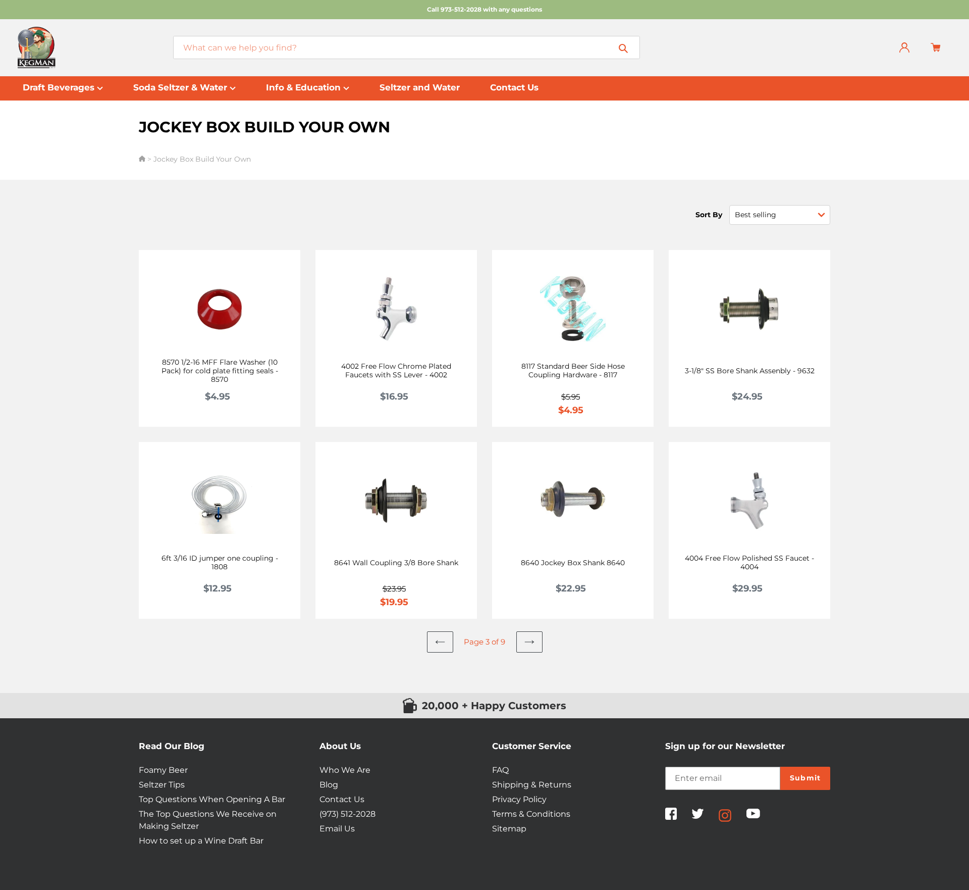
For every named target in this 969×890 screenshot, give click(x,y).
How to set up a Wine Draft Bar (201, 841)
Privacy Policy (519, 799)
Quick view (225, 364)
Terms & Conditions (531, 814)
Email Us (337, 828)
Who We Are (344, 770)
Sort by (708, 214)
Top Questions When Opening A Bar (212, 799)
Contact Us (341, 799)
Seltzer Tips (162, 784)
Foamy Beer (163, 770)
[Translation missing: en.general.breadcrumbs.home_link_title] (143, 159)
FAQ (500, 770)
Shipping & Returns (531, 784)
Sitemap (509, 828)
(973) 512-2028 (347, 814)
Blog (328, 784)
